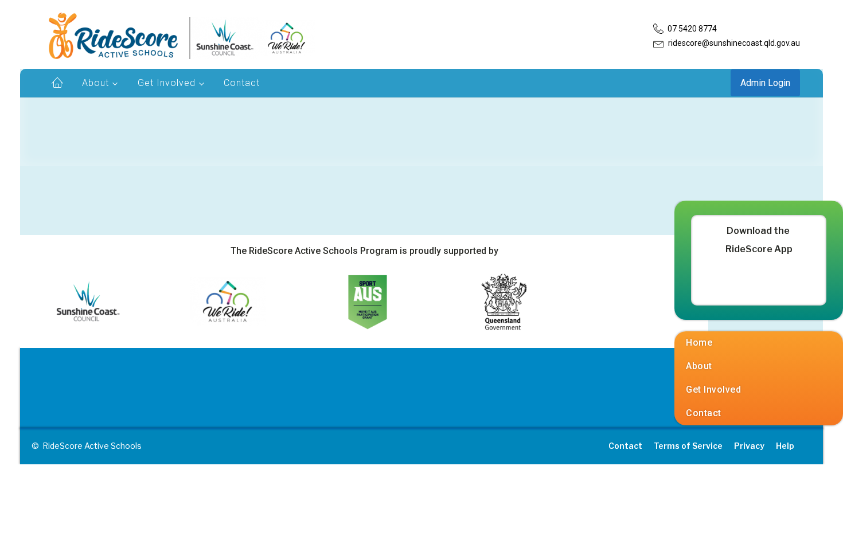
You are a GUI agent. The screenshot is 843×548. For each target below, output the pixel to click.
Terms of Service (688, 446)
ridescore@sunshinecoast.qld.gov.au (734, 43)
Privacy (749, 446)
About (95, 82)
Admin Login (765, 82)
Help (785, 446)
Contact (242, 82)
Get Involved (167, 82)
